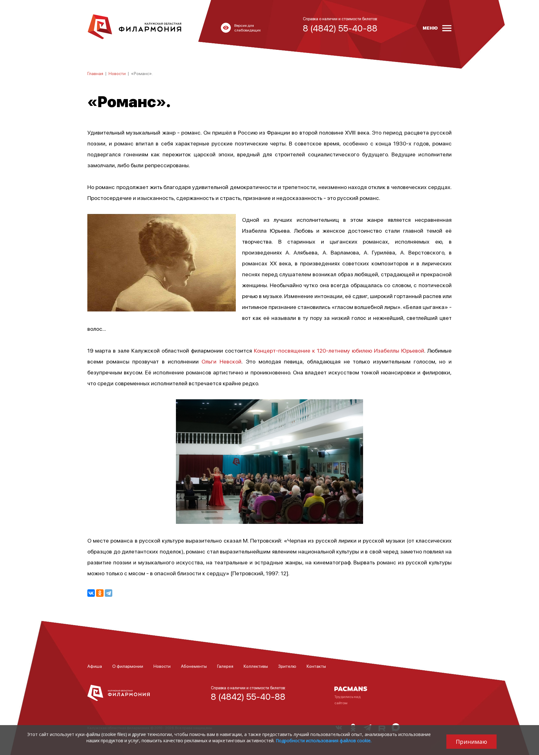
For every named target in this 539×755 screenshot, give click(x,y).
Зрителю (287, 666)
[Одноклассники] (100, 593)
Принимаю (471, 741)
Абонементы (194, 666)
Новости (117, 73)
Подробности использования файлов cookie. (323, 740)
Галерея (225, 666)
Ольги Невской (221, 361)
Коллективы (256, 666)
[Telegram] (108, 593)
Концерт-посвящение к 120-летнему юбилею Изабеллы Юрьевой (339, 350)
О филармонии (127, 666)
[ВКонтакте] (91, 593)
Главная (95, 73)
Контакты (316, 666)
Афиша (94, 666)
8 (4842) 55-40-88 (248, 696)
